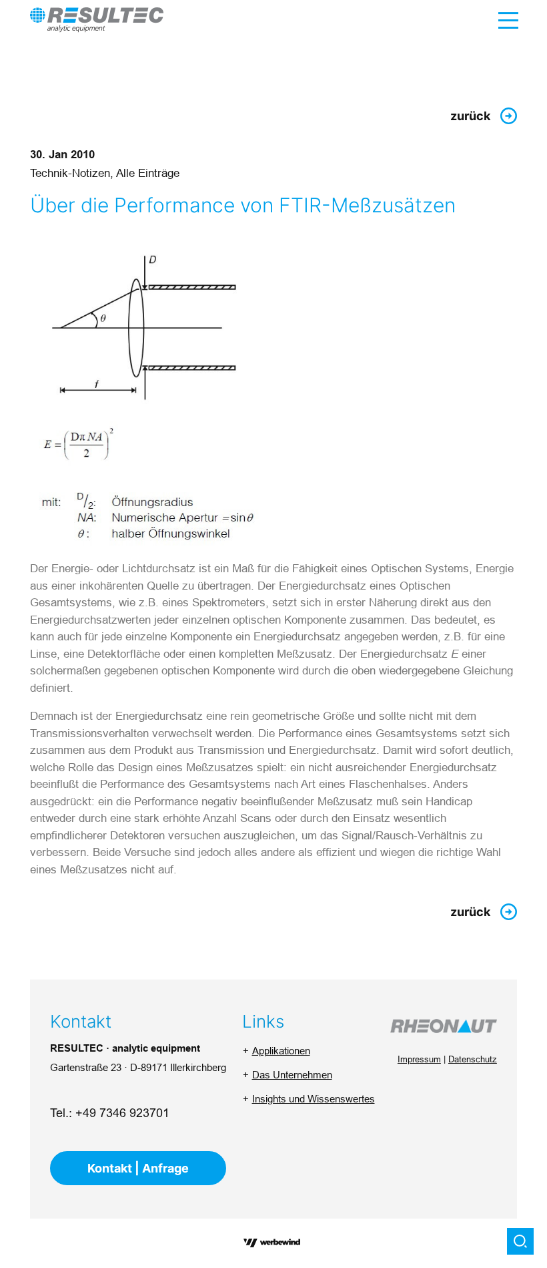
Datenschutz (472, 1059)
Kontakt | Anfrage (138, 1168)
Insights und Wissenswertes (313, 1098)
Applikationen (281, 1050)
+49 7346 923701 (122, 1113)
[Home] (96, 19)
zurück (470, 116)
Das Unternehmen (292, 1074)
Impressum (419, 1059)
